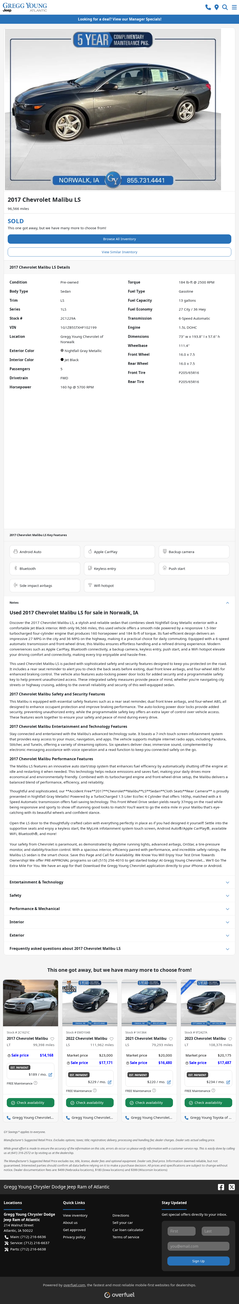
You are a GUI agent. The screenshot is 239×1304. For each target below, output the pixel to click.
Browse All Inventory (119, 239)
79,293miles (162, 1044)
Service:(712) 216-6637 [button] (29, 1242)
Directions (120, 1215)
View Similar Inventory (119, 252)
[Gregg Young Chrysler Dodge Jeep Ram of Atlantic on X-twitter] (230, 1187)
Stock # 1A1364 (135, 1032)
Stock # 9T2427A (196, 1032)
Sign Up (198, 1261)
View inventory (75, 1215)
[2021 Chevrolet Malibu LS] (149, 1003)
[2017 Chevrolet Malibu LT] (30, 1003)
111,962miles (102, 1044)
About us (70, 1222)
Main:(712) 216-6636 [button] (28, 1236)
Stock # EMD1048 (78, 1032)
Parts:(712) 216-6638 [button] (28, 1249)
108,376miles (220, 1044)
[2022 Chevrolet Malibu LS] (89, 1003)
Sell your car (122, 1222)
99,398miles (43, 1044)
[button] (208, 7)
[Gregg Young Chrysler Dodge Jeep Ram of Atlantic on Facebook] (219, 1187)
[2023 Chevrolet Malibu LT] (208, 1003)
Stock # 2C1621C (18, 1032)
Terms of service (125, 1237)
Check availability (30, 1102)
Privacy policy (74, 1237)
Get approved (74, 1229)
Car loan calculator (128, 1229)
